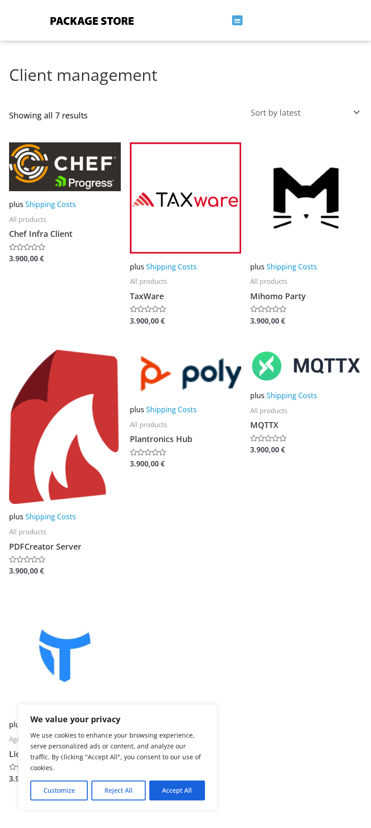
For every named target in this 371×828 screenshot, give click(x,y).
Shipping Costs (50, 204)
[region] (117, 757)
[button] (237, 20)
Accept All (177, 790)
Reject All (119, 790)
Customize (59, 790)
